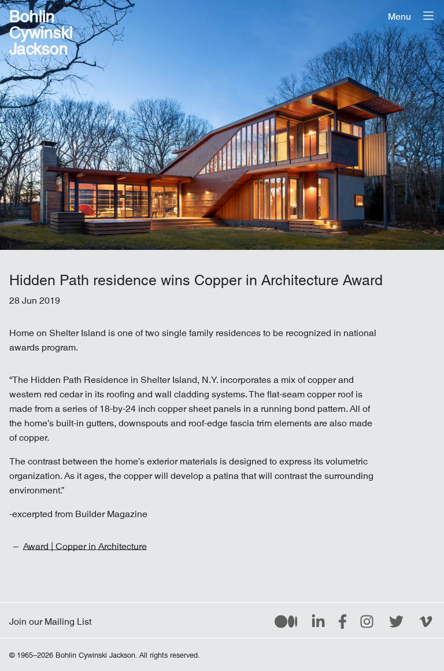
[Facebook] (342, 621)
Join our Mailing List (50, 619)
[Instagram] (367, 621)
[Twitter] (396, 621)
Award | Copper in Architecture (85, 544)
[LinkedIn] (318, 621)
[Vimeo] (426, 621)
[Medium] (286, 621)
